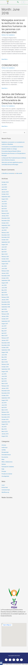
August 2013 (5, 424)
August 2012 (5, 436)
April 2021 (4, 251)
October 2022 (5, 223)
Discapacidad (5, 452)
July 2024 (4, 184)
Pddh (3, 469)
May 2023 (4, 206)
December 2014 (6, 390)
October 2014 (5, 395)
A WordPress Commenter (8, 173)
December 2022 (6, 218)
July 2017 (4, 326)
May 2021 (4, 249)
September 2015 (6, 369)
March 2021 (5, 254)
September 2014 (6, 398)
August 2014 (5, 400)
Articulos (4, 445)
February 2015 (5, 386)
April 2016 (4, 359)
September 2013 (6, 421)
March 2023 (5, 211)
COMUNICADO (10, 65)
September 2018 (6, 306)
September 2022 (6, 225)
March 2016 (5, 362)
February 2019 (5, 297)
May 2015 (4, 378)
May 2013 (4, 429)
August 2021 (5, 244)
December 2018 (6, 302)
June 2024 (4, 187)
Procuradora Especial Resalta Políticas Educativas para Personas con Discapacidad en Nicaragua (14, 153)
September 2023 (6, 196)
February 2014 (5, 412)
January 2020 (5, 273)
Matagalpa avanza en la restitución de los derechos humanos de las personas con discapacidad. (14, 26)
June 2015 (4, 376)
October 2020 (5, 258)
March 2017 (5, 335)
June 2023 (4, 203)
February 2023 (5, 213)
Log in (3, 485)
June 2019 (4, 287)
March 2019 (5, 294)
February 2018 (5, 314)
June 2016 (4, 354)
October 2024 (5, 182)
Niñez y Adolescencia (7, 461)
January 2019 (5, 299)
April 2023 (4, 208)
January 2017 (5, 340)
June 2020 (4, 268)
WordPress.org (5, 492)
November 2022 (6, 220)
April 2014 (4, 407)
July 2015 (4, 374)
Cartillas (4, 449)
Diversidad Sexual (6, 454)
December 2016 (6, 342)
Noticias (4, 35)
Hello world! (19, 173)
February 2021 (5, 256)
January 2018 (5, 316)
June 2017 (4, 328)
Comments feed (6, 489)
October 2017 (5, 318)
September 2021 (6, 242)
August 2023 (5, 199)
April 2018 (4, 309)
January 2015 (5, 388)
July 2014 (4, 402)
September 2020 (6, 261)
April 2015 (4, 381)
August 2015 (5, 371)
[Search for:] (14, 132)
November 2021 (6, 237)
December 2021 (6, 235)
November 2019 (6, 275)
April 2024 (4, 189)
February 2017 (5, 338)
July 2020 (4, 266)
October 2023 (5, 194)
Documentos (5, 457)
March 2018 (5, 311)
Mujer (3, 459)
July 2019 (4, 285)
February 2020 (5, 270)
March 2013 (5, 431)
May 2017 (4, 330)
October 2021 (5, 239)
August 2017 (5, 323)
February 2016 (5, 364)
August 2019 (5, 282)
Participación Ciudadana (8, 466)
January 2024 (5, 191)
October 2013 (5, 419)
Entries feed (5, 487)
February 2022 (5, 232)
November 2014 (6, 393)
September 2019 (6, 280)
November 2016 (6, 345)
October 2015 (5, 366)
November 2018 (6, 304)
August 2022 (5, 227)
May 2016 (4, 357)
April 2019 (4, 292)
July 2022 (4, 230)
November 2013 (6, 417)
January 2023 (5, 215)
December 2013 (6, 414)
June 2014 (4, 405)
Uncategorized (5, 476)
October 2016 (5, 347)
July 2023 (4, 201)
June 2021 (4, 247)
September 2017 (6, 321)
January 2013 (5, 433)
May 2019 (4, 290)
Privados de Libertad (7, 473)
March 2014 (5, 410)
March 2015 (5, 383)
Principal (4, 471)
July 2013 (4, 426)
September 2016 (6, 350)
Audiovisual (4, 447)
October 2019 (5, 278)
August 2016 (5, 352)
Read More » (5, 59)
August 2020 (5, 263)
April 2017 (4, 333)
